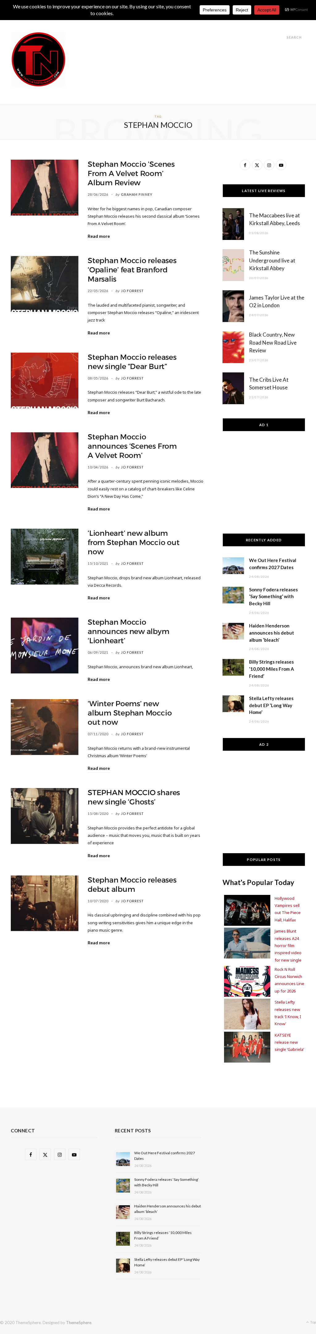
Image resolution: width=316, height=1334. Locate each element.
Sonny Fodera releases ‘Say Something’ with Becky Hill (273, 596)
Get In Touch (174, 22)
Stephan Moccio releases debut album (132, 884)
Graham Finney (136, 194)
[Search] (281, 37)
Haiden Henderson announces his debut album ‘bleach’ (271, 633)
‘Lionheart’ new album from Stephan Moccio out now (133, 542)
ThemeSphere (78, 1322)
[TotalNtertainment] (38, 59)
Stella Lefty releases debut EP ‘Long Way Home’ (271, 705)
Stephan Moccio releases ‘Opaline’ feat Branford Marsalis (132, 270)
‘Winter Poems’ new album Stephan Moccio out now (130, 713)
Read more (99, 236)
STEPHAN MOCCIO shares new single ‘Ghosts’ (134, 797)
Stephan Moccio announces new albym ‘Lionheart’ (128, 631)
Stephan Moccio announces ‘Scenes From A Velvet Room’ (132, 446)
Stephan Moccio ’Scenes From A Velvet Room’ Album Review (131, 173)
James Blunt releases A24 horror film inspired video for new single (288, 945)
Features (137, 22)
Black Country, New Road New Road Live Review (273, 342)
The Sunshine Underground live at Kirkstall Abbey (272, 260)
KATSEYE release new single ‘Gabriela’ (289, 1042)
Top (313, 1322)
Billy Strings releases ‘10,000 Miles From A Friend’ (271, 669)
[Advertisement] (193, 46)
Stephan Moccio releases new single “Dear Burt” (132, 362)
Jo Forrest (132, 291)
